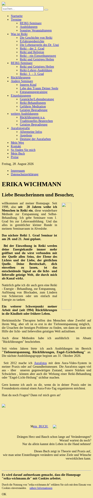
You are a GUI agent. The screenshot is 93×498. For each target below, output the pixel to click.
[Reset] (46, 9)
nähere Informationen (41, 488)
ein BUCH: (40, 426)
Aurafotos (40, 363)
